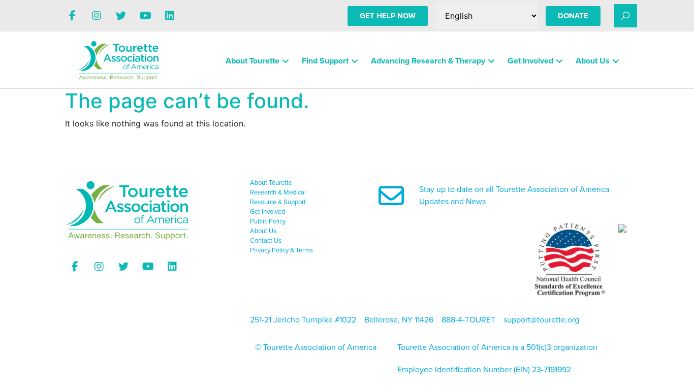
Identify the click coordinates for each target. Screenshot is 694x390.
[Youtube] (145, 16)
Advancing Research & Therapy (428, 61)
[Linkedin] (169, 16)
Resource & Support (278, 202)
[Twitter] (121, 16)
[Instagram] (96, 16)
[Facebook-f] (72, 16)
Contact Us (265, 241)
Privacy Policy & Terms (281, 250)
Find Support (325, 61)
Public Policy (268, 221)
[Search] (625, 16)
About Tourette (252, 61)
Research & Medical (278, 192)
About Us (593, 61)
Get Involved (530, 61)
